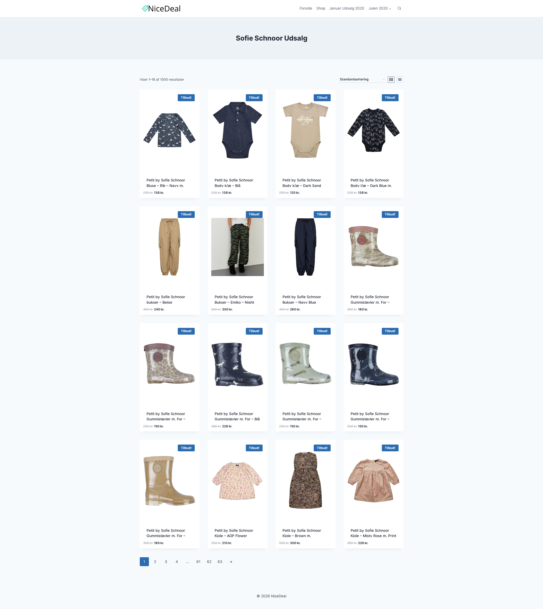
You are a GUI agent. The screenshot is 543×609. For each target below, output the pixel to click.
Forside (306, 8)
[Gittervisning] (391, 79)
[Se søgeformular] (399, 8)
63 (220, 562)
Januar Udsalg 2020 (346, 8)
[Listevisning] (399, 79)
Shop (320, 8)
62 (209, 562)
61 (198, 562)
